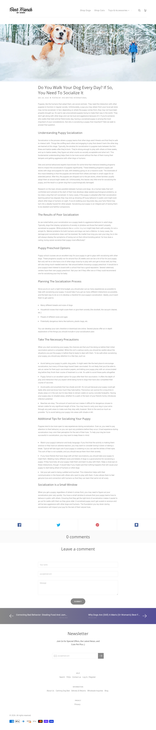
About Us (50, 691)
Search (62, 677)
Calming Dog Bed (63, 691)
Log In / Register (89, 677)
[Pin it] (97, 525)
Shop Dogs (85, 10)
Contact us (76, 677)
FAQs (68, 677)
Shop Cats (99, 10)
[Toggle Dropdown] (128, 10)
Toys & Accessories (117, 10)
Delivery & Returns (78, 691)
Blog (106, 691)
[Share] (19, 525)
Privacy (77, 704)
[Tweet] (58, 525)
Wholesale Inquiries (95, 691)
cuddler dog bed (79, 228)
